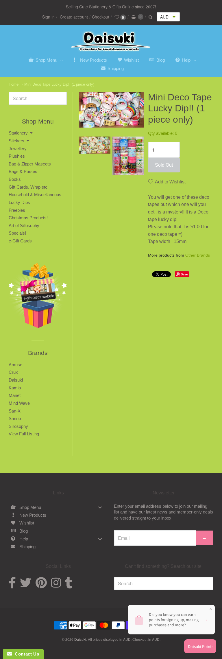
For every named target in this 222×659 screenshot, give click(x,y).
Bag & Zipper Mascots (30, 163)
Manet (15, 395)
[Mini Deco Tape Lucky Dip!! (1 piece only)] (95, 145)
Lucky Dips (19, 202)
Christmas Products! (28, 217)
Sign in (48, 17)
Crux (13, 372)
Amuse (15, 364)
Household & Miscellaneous (35, 194)
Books (15, 179)
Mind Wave (19, 403)
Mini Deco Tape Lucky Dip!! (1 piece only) (59, 84)
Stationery (18, 132)
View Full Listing (24, 433)
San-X (15, 410)
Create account (74, 17)
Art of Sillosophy (24, 225)
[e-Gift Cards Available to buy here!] (38, 297)
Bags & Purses (23, 171)
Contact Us (25, 653)
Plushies (17, 156)
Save (184, 274)
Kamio (15, 387)
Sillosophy (18, 426)
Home (13, 84)
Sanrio (15, 418)
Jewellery (18, 148)
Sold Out (164, 165)
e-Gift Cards (20, 240)
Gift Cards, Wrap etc (28, 187)
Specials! (17, 233)
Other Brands (197, 255)
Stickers (16, 140)
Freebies (17, 210)
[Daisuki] (111, 41)
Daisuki (16, 380)
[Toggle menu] (100, 507)
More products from (179, 255)
